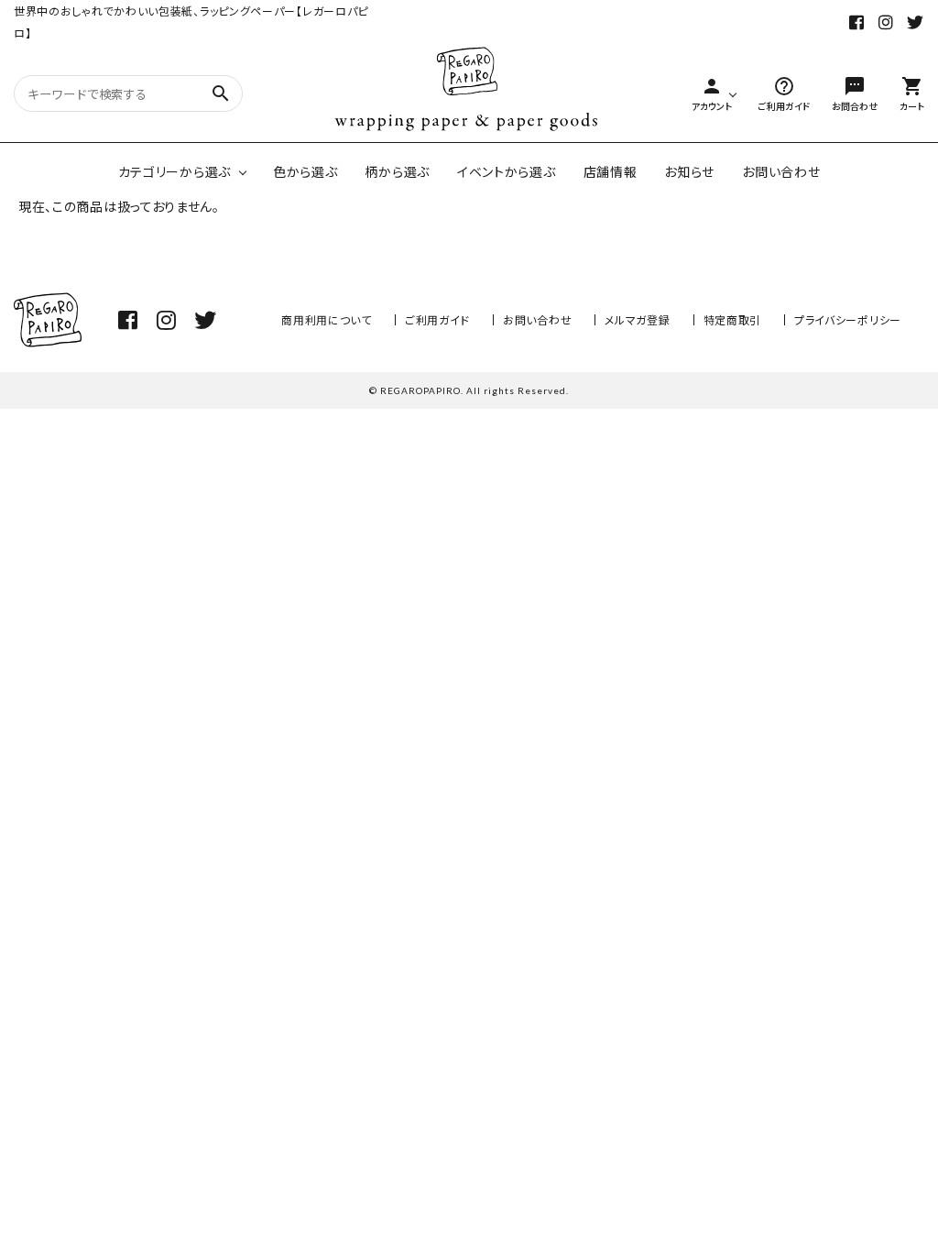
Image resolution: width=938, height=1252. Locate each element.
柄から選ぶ (397, 171)
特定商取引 (733, 319)
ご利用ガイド (437, 319)
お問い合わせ (781, 171)
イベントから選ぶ (506, 171)
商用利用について (326, 319)
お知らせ (689, 171)
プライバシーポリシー (847, 319)
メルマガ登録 (637, 319)
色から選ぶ (305, 171)
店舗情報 (611, 171)
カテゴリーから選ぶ (174, 171)
